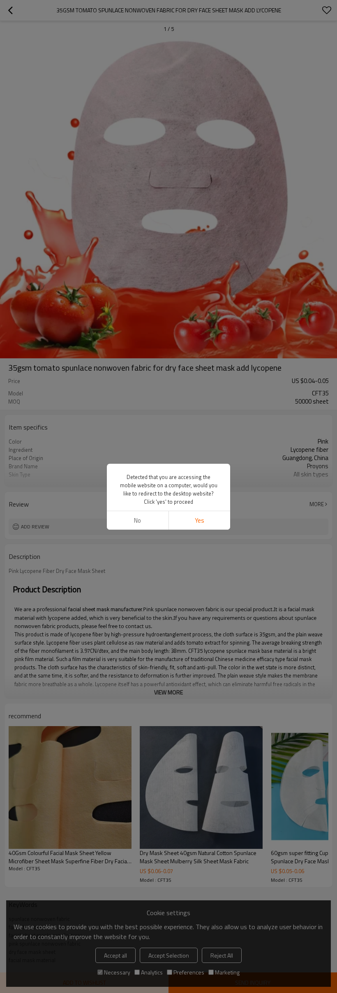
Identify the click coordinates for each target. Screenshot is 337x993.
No (137, 520)
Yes (199, 520)
